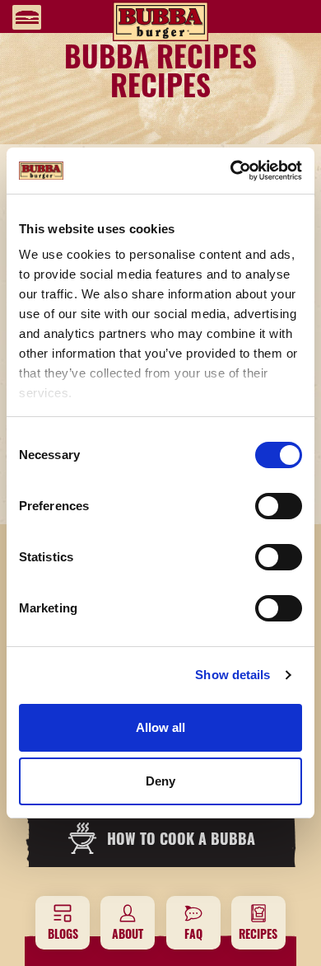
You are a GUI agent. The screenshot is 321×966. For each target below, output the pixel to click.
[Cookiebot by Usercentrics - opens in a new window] (231, 170)
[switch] (278, 506)
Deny (160, 781)
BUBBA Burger (160, 21)
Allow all (160, 727)
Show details (232, 675)
